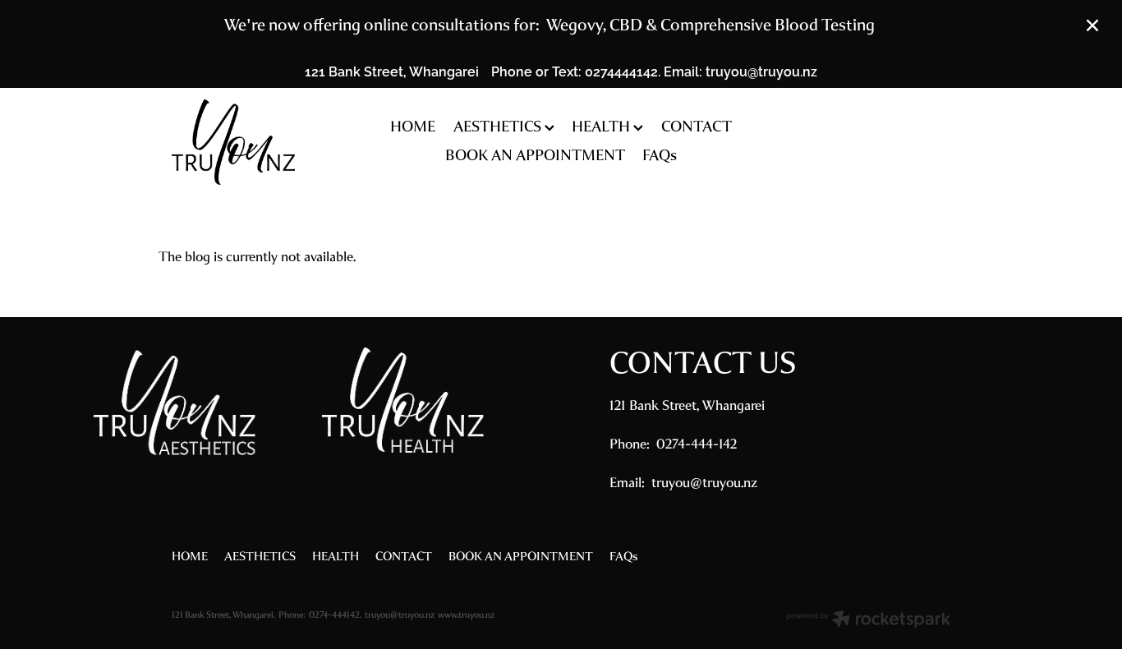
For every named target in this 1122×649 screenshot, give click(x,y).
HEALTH (602, 126)
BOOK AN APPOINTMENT (535, 155)
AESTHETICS (499, 126)
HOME (412, 126)
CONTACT (696, 126)
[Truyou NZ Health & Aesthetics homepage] (250, 142)
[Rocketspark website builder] (868, 621)
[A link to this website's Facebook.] (936, 142)
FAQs (659, 155)
